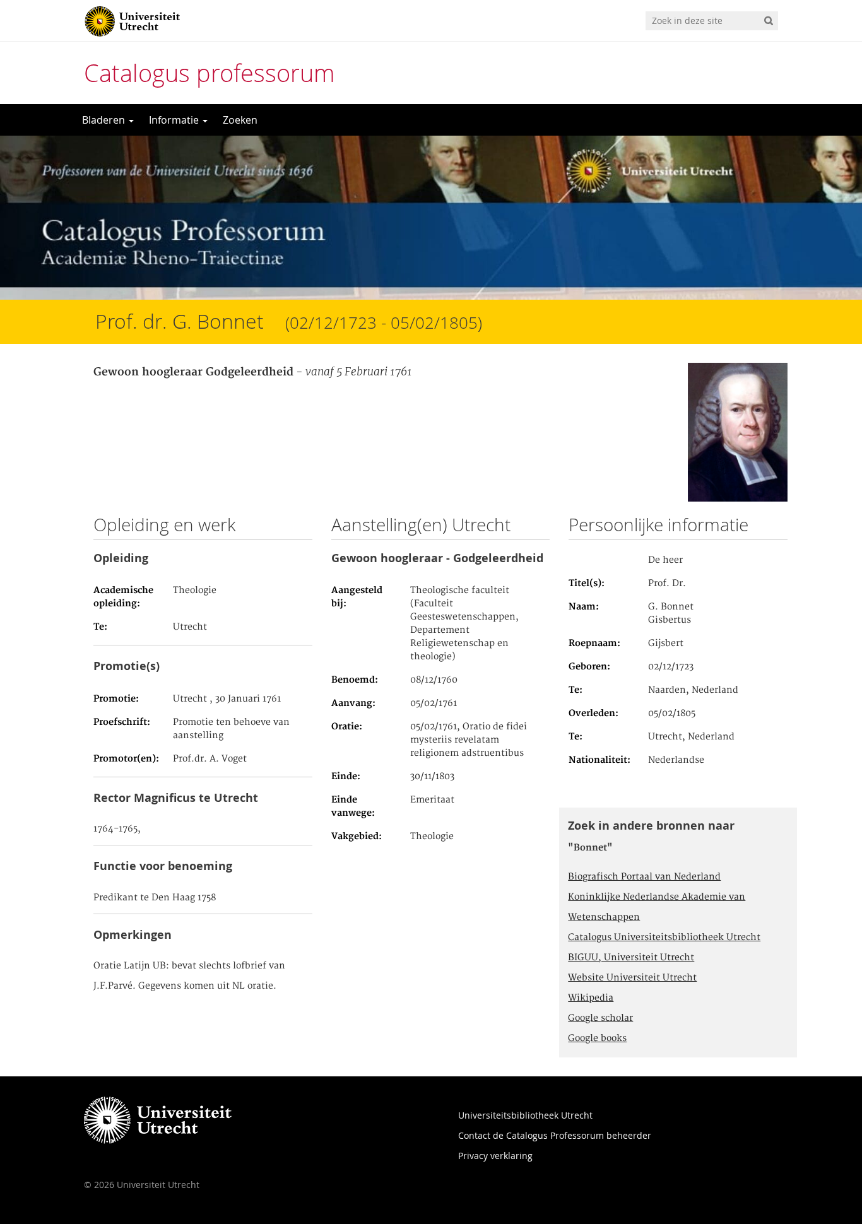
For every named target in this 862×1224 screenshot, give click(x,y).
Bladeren (104, 120)
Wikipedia (590, 998)
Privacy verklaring (495, 1156)
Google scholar (600, 1018)
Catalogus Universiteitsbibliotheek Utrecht (664, 937)
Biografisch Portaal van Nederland (644, 877)
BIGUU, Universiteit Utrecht (631, 957)
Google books (597, 1038)
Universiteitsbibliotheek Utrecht (525, 1115)
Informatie (175, 120)
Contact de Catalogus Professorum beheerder (554, 1135)
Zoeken (240, 120)
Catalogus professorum (209, 73)
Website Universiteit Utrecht (632, 978)
